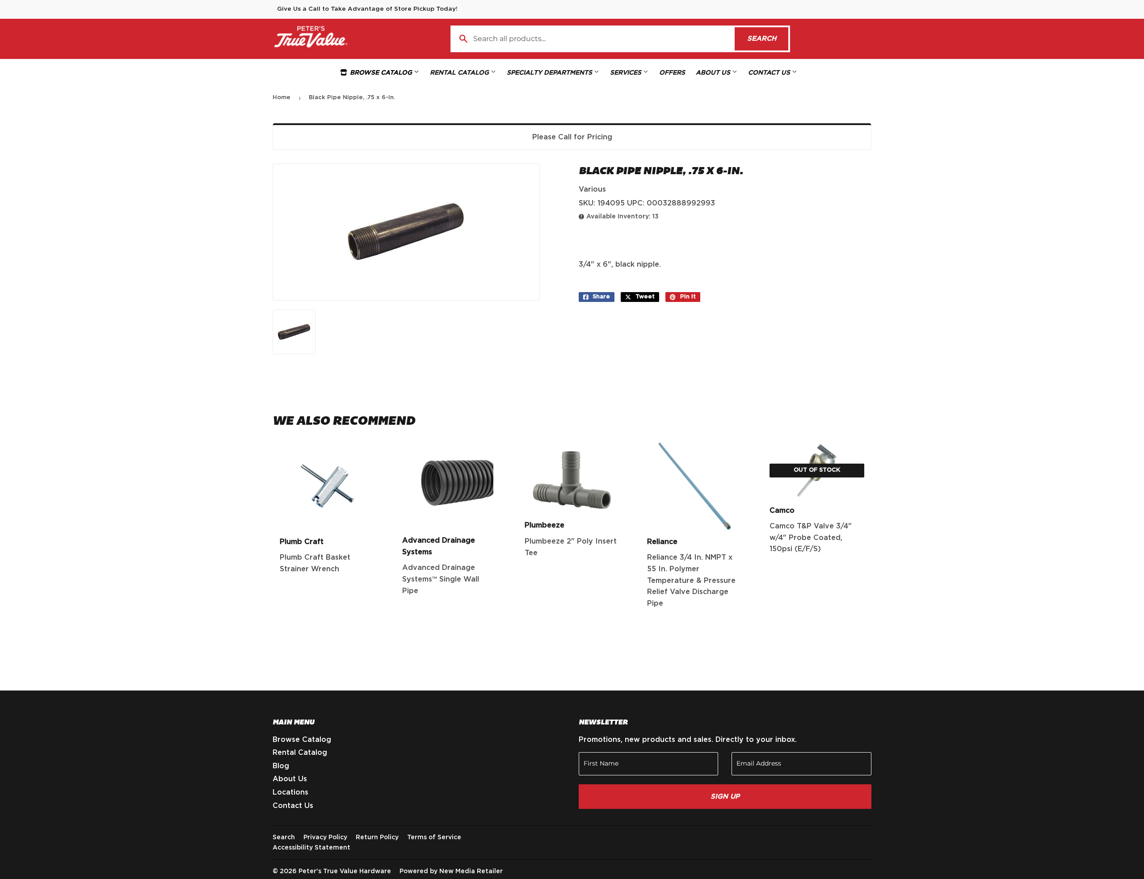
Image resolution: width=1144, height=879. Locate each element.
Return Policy (377, 837)
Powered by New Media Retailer (451, 871)
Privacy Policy (325, 837)
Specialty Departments (550, 73)
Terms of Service (434, 837)
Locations (290, 792)
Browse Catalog (381, 73)
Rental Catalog (460, 73)
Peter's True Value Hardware (345, 871)
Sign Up (725, 796)
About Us (714, 73)
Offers (672, 73)
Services (626, 73)
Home (281, 97)
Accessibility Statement (311, 848)
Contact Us (770, 73)
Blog (281, 766)
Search (767, 38)
